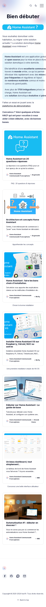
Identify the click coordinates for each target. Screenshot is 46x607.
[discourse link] (18, 576)
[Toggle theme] (36, 5)
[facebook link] (4, 576)
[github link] (11, 576)
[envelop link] (24, 576)
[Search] (30, 5)
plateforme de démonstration (16, 106)
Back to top (24, 600)
